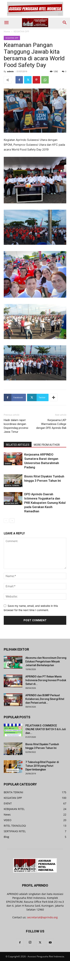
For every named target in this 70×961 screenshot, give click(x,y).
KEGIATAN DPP (21, 31)
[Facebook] (19, 80)
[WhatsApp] (45, 80)
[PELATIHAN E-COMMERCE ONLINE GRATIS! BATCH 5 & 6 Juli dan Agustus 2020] (13, 730)
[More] (53, 397)
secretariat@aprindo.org (42, 917)
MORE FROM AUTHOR (47, 444)
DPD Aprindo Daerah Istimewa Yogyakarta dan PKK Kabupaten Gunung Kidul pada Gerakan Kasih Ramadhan (45, 502)
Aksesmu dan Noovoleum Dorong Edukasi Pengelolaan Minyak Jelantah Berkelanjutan (45, 661)
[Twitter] (28, 80)
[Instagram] (30, 942)
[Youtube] (50, 942)
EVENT (8, 463)
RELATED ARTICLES (17, 444)
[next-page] (12, 520)
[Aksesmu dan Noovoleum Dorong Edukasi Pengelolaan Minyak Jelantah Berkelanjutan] (13, 662)
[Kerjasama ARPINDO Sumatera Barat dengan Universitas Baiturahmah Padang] (13, 458)
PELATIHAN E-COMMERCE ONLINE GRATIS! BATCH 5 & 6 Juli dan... (45, 729)
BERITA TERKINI (12, 485)
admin (10, 71)
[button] (6, 23)
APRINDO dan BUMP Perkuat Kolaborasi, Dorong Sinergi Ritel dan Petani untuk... (44, 699)
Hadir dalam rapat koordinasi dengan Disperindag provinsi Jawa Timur (16, 425)
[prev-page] (6, 520)
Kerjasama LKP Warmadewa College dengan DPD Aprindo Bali (51, 424)
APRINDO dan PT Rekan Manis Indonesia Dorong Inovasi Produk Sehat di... (45, 680)
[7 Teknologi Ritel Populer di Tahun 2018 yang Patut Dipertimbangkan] (13, 766)
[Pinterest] (36, 80)
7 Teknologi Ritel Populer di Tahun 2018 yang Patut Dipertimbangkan (42, 766)
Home (7, 31)
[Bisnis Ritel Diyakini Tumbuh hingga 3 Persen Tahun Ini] (13, 480)
